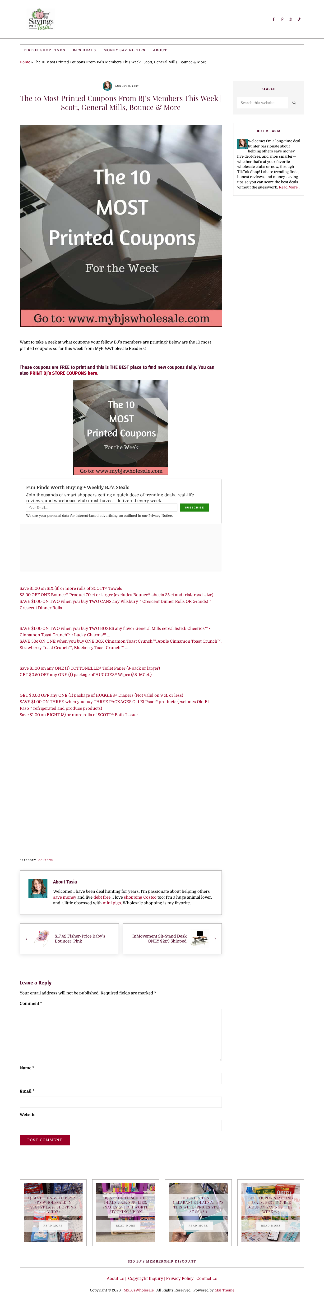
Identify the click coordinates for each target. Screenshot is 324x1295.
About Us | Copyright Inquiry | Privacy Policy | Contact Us (162, 1278)
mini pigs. (112, 903)
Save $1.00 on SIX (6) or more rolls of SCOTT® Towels (71, 588)
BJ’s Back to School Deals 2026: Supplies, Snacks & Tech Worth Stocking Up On (125, 1205)
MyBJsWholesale (139, 1290)
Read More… (289, 187)
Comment (31, 1003)
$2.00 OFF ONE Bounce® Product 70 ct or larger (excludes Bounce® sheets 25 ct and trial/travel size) (116, 595)
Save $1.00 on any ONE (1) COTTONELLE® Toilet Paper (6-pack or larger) (90, 668)
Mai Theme (224, 1290)
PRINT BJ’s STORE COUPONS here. (64, 373)
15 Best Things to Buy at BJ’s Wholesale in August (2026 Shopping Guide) (53, 1205)
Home (25, 62)
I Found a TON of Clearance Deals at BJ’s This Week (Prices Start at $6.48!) (198, 1205)
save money (64, 897)
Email (27, 1091)
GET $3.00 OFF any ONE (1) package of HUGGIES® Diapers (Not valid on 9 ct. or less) (101, 695)
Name (27, 1068)
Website (27, 1114)
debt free (102, 897)
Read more (55, 1226)
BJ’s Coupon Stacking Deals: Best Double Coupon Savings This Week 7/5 (270, 1205)
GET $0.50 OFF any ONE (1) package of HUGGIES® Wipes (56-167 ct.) (86, 675)
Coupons (45, 860)
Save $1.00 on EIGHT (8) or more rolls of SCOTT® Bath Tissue (79, 715)
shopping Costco (140, 897)
